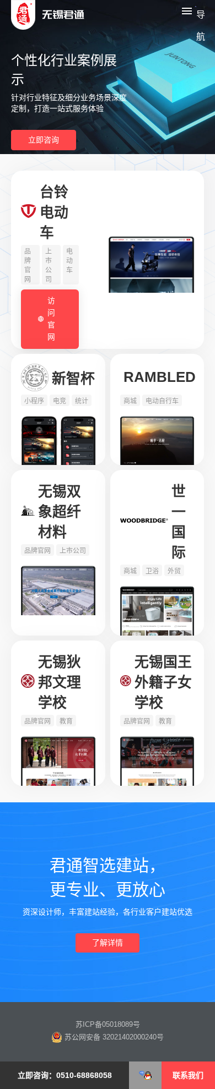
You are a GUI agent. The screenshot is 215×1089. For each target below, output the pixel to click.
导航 (200, 16)
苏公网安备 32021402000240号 (113, 1037)
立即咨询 (43, 139)
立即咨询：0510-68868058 (65, 1075)
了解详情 (107, 942)
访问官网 (51, 319)
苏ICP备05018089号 (108, 1024)
